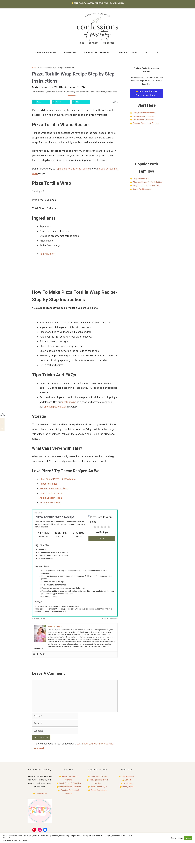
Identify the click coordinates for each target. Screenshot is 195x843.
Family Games (70, 52)
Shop (147, 52)
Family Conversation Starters (144, 113)
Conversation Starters (46, 52)
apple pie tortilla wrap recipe (73, 168)
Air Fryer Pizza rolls (50, 502)
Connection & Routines (127, 52)
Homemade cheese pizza (53, 488)
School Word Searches (142, 189)
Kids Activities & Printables (96, 52)
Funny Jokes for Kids (141, 179)
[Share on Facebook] (2, 420)
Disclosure (127, 783)
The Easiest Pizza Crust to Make (57, 479)
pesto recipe (69, 402)
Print (102, 538)
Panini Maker (47, 253)
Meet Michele (41, 793)
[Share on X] (2, 424)
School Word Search (99, 790)
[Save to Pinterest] (2, 429)
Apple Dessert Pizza (50, 497)
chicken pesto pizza (55, 406)
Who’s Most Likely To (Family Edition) (147, 182)
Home (34, 68)
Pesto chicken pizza (50, 493)
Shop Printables (127, 776)
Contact (128, 780)
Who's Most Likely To (99, 787)
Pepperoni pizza (48, 483)
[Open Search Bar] (158, 52)
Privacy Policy (127, 787)
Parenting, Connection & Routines (146, 123)
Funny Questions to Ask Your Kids (146, 186)
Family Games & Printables (143, 116)
